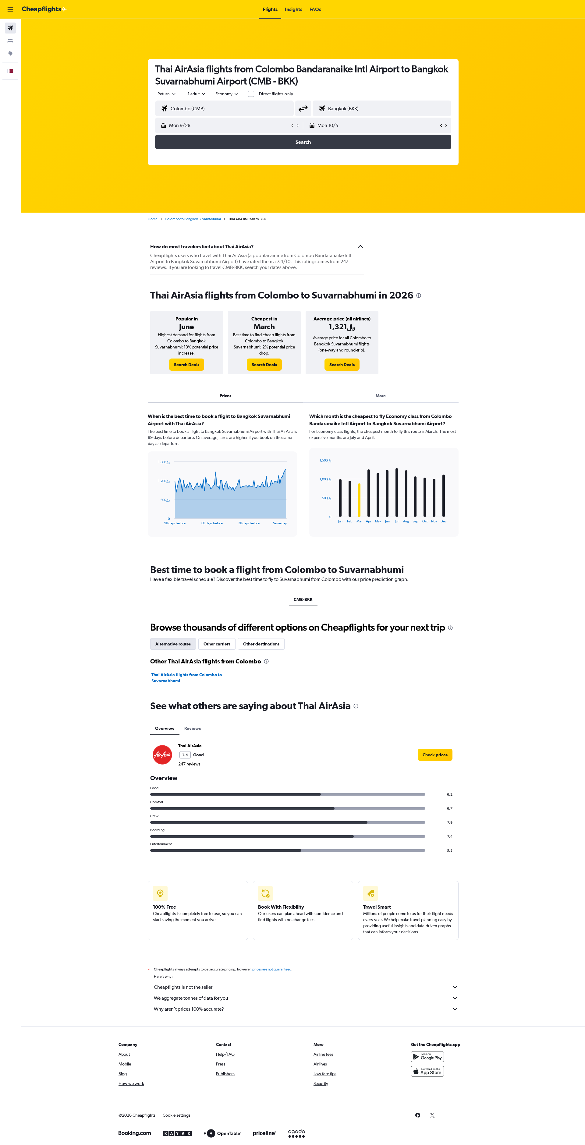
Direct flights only (276, 93)
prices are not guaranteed (271, 969)
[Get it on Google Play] (427, 1056)
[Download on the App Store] (427, 1071)
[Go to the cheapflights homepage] (44, 9)
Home (153, 219)
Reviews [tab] (192, 728)
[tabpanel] (303, 480)
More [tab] (381, 395)
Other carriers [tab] (217, 643)
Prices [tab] (225, 395)
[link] (186, 365)
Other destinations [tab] (261, 643)
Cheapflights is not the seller (183, 987)
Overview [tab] (165, 728)
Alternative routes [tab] (173, 643)
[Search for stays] (10, 41)
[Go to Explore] (10, 54)
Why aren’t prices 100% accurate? (189, 1009)
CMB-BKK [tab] (303, 599)
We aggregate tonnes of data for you (191, 998)
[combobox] (167, 94)
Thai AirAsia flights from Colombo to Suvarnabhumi (186, 677)
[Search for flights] (10, 28)
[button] (10, 9)
